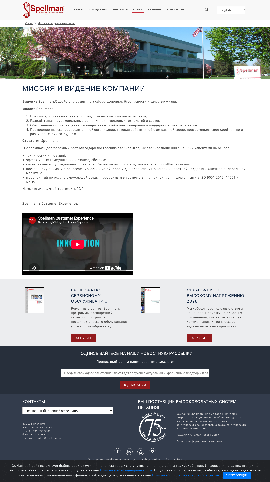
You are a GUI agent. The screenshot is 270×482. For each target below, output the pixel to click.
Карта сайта (171, 459)
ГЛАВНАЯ (77, 9)
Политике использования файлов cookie (185, 475)
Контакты (175, 9)
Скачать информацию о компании (199, 441)
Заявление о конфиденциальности (112, 459)
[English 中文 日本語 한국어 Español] (231, 10)
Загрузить (84, 338)
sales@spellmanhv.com (52, 438)
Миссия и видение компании (56, 23)
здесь (42, 188)
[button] (208, 9)
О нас (138, 9)
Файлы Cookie (148, 459)
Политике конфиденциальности (126, 470)
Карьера (155, 9)
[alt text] (155, 427)
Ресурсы (120, 9)
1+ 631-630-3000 (40, 431)
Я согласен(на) (237, 475)
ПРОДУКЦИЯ (99, 9)
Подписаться (135, 385)
